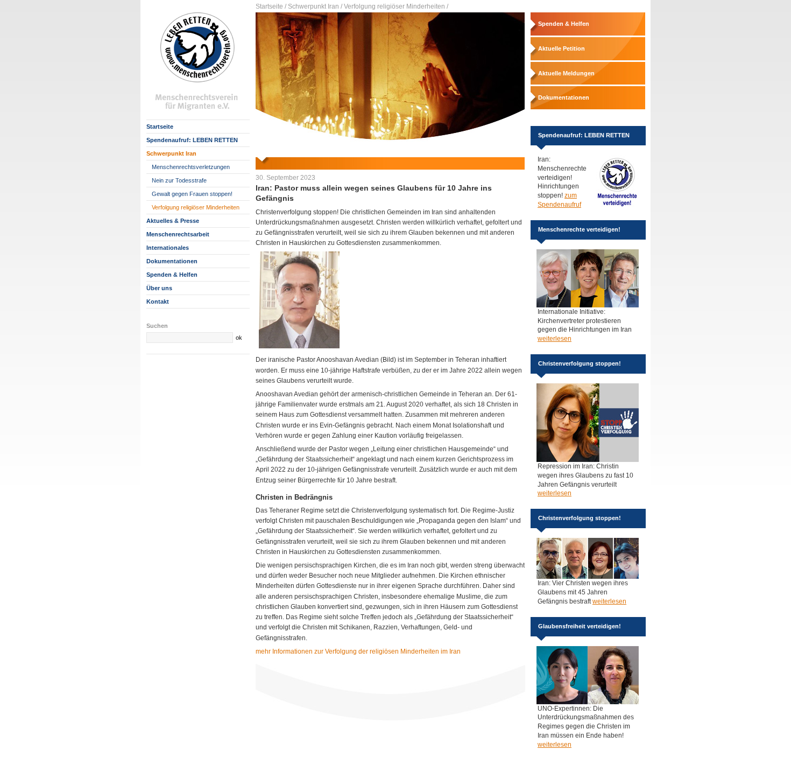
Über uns (159, 288)
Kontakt (157, 301)
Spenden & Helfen (171, 274)
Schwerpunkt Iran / (315, 6)
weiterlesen (554, 338)
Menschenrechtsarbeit (177, 234)
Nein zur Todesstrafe (179, 180)
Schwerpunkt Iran (171, 153)
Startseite (159, 126)
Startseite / (271, 6)
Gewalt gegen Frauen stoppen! (192, 194)
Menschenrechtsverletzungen (191, 167)
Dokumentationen (171, 261)
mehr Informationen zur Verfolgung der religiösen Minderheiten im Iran (358, 651)
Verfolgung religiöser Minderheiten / (396, 6)
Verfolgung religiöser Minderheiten (195, 207)
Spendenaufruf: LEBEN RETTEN (192, 140)
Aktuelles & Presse (172, 221)
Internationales (167, 247)
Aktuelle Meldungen (566, 73)
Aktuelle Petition (561, 48)
